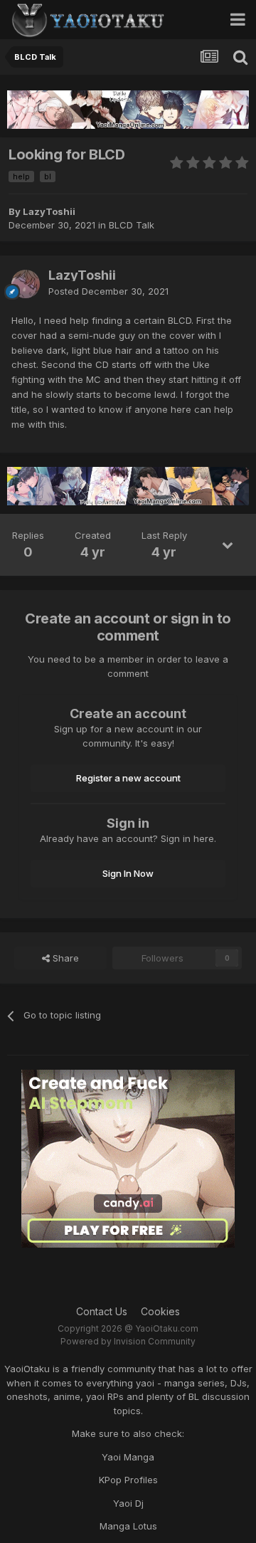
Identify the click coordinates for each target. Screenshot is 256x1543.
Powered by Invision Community (128, 1341)
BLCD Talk (131, 225)
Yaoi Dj (128, 1503)
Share (64, 958)
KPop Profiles (128, 1479)
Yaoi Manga (128, 1457)
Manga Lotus (128, 1526)
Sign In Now (128, 873)
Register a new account (128, 778)
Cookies (160, 1311)
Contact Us (101, 1311)
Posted (108, 291)
